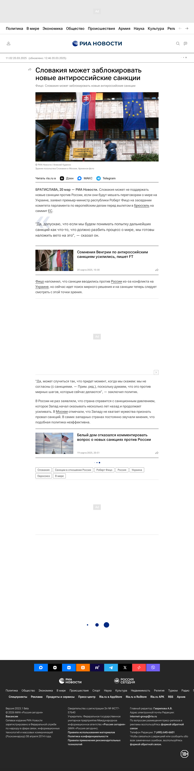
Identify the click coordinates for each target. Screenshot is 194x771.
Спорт (96, 690)
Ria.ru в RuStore (136, 697)
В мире (59, 475)
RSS (170, 697)
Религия (159, 690)
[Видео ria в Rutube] (97, 667)
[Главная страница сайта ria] (97, 43)
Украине (41, 287)
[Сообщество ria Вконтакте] (69, 667)
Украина (137, 469)
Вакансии (12, 716)
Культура (121, 690)
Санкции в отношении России (73, 469)
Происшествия (79, 690)
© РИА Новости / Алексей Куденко (53, 164)
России (116, 281)
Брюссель (141, 205)
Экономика (46, 690)
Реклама (36, 697)
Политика (12, 690)
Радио (185, 690)
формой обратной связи (145, 744)
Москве (62, 411)
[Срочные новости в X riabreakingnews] (139, 667)
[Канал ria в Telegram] (111, 667)
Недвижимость (140, 690)
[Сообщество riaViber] (153, 667)
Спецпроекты (18, 697)
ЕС (50, 211)
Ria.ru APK (157, 697)
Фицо (39, 281)
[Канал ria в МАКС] (41, 667)
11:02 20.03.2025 (16, 58)
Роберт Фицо (104, 469)
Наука (108, 690)
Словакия (44, 469)
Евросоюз (44, 475)
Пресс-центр (86, 697)
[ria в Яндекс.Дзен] (55, 667)
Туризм (173, 690)
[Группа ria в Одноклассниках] (83, 667)
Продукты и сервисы (60, 697)
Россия (122, 469)
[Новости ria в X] (125, 667)
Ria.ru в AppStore (110, 697)
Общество (28, 690)
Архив (181, 697)
